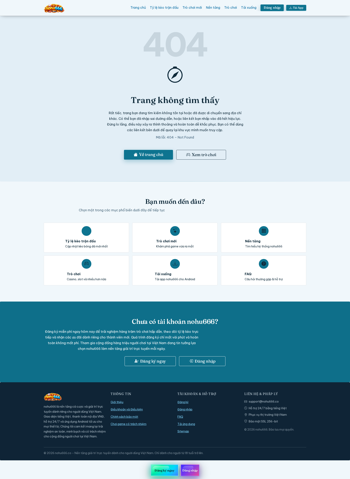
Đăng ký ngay (153, 361)
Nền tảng (213, 7)
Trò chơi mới (192, 7)
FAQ (180, 417)
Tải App (298, 8)
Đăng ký (183, 402)
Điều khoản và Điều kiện (127, 409)
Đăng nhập (272, 7)
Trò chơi (230, 7)
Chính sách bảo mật (124, 417)
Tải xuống (248, 7)
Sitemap (183, 431)
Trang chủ (138, 7)
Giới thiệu (117, 402)
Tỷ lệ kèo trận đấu (164, 7)
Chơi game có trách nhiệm (128, 424)
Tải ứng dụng (186, 424)
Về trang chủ (151, 154)
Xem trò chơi (204, 154)
